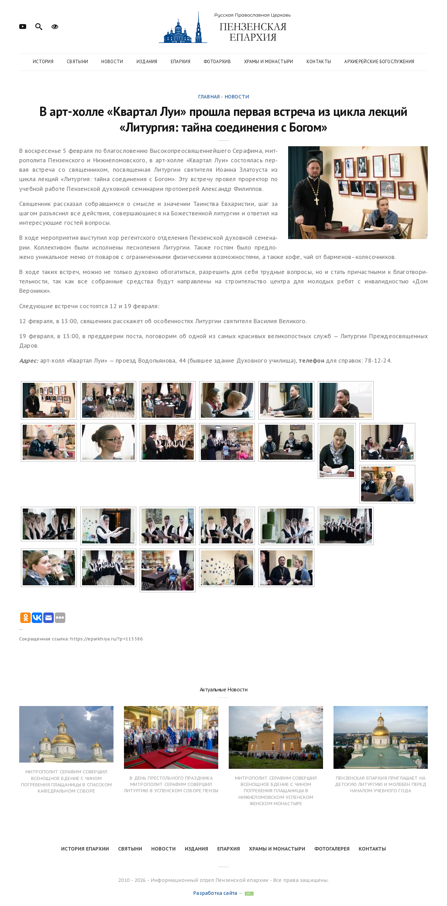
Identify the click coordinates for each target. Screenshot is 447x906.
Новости (112, 62)
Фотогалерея (332, 849)
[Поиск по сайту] (38, 25)
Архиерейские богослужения (379, 62)
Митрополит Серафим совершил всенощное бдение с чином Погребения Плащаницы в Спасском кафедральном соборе (66, 781)
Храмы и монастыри (268, 62)
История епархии (85, 849)
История (43, 62)
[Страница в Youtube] (22, 25)
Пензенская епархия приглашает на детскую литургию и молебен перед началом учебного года (381, 784)
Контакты (319, 62)
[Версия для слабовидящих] (54, 25)
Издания (147, 62)
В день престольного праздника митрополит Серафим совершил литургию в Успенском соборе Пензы (171, 784)
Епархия (180, 62)
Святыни (77, 62)
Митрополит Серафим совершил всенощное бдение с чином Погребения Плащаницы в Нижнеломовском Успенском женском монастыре (276, 791)
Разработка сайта (215, 893)
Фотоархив (217, 62)
